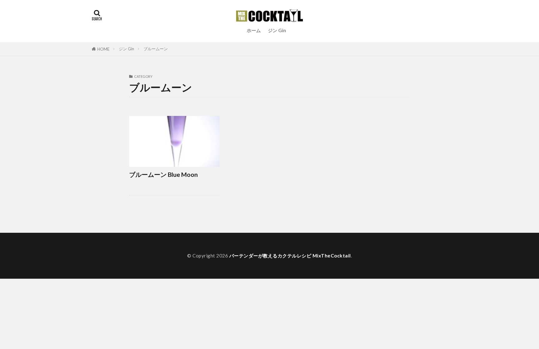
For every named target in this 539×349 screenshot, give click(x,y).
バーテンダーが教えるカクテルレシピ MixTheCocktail (290, 255)
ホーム (254, 30)
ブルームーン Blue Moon (163, 174)
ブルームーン (155, 48)
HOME (103, 49)
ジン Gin (277, 30)
